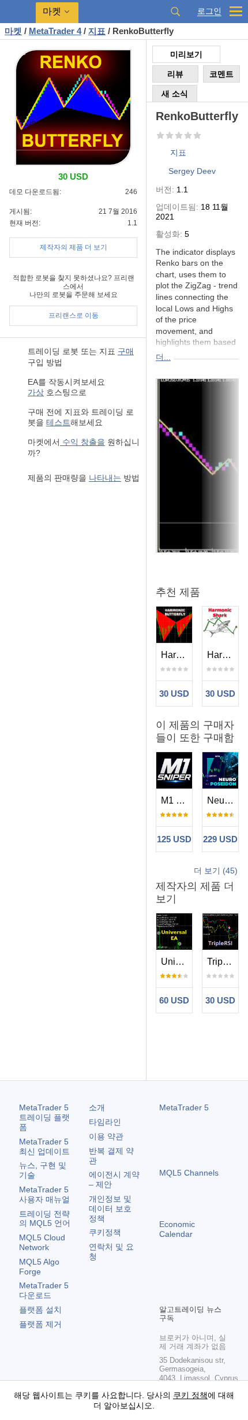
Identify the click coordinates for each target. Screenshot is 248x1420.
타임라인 (105, 1122)
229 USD (220, 839)
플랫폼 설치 (40, 1309)
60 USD (174, 1000)
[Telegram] (184, 1275)
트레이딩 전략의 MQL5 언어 (44, 1218)
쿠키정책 (105, 1232)
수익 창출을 (82, 442)
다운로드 (44, 1290)
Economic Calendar (177, 1229)
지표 (178, 152)
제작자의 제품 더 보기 (73, 247)
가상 (36, 392)
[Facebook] (166, 1275)
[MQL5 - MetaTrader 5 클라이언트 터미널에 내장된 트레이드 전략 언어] (18, 12)
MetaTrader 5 (184, 1107)
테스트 (58, 422)
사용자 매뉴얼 (44, 1194)
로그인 (209, 11)
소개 (97, 1107)
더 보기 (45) (216, 870)
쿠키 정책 (190, 1395)
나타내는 (105, 477)
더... (163, 357)
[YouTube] (221, 1275)
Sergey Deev (192, 171)
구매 (126, 351)
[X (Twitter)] (203, 1275)
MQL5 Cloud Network (42, 1242)
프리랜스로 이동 (73, 315)
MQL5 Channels (189, 1172)
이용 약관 (106, 1136)
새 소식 (174, 93)
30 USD (174, 693)
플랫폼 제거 (40, 1324)
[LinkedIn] (166, 1293)
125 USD (174, 839)
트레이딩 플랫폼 (44, 1117)
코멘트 (221, 74)
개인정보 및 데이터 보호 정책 (110, 1208)
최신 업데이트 (44, 1146)
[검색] (175, 11)
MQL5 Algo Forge (39, 1266)
